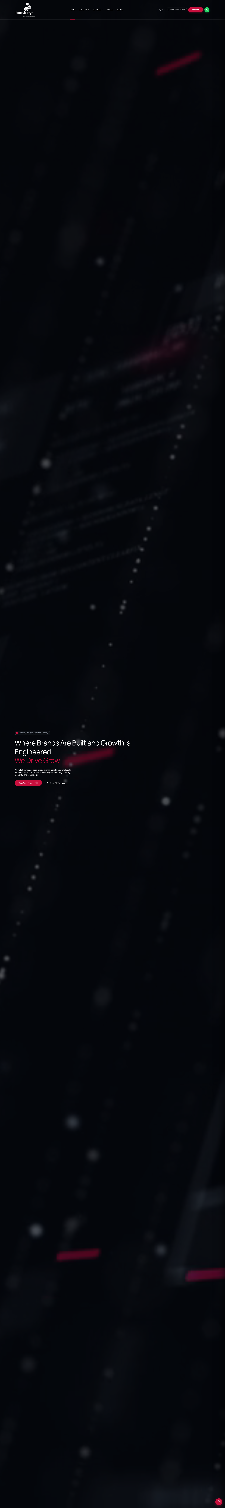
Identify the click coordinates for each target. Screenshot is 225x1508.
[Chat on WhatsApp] (206, 9)
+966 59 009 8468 (177, 10)
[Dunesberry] (25, 10)
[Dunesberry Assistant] (218, 1501)
